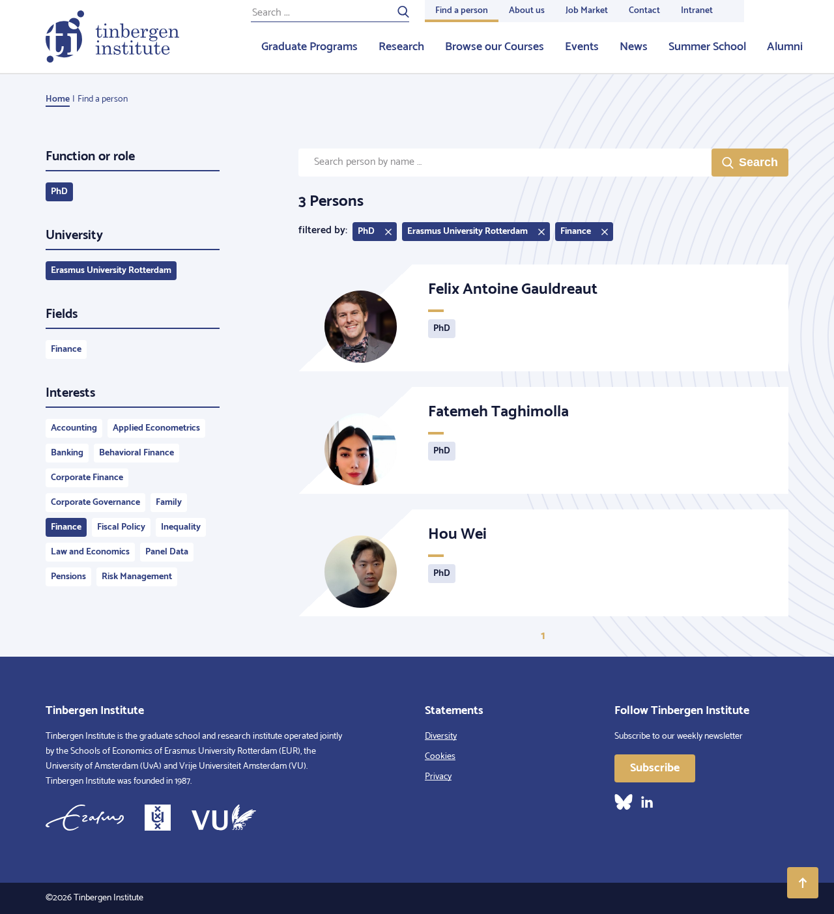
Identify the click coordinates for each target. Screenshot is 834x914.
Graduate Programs (309, 47)
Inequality (181, 527)
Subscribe (655, 768)
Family (169, 502)
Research (401, 47)
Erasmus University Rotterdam (111, 270)
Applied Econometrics (156, 428)
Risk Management (137, 576)
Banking (67, 453)
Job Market (587, 10)
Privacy (438, 776)
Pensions (68, 576)
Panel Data (166, 552)
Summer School (707, 47)
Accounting (74, 428)
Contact (644, 10)
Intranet (697, 10)
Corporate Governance (95, 502)
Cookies (440, 756)
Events (582, 47)
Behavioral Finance (136, 453)
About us (527, 10)
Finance (66, 349)
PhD (59, 191)
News (634, 47)
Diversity (441, 736)
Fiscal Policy (121, 527)
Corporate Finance (87, 477)
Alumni (785, 47)
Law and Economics (90, 552)
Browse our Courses (494, 47)
